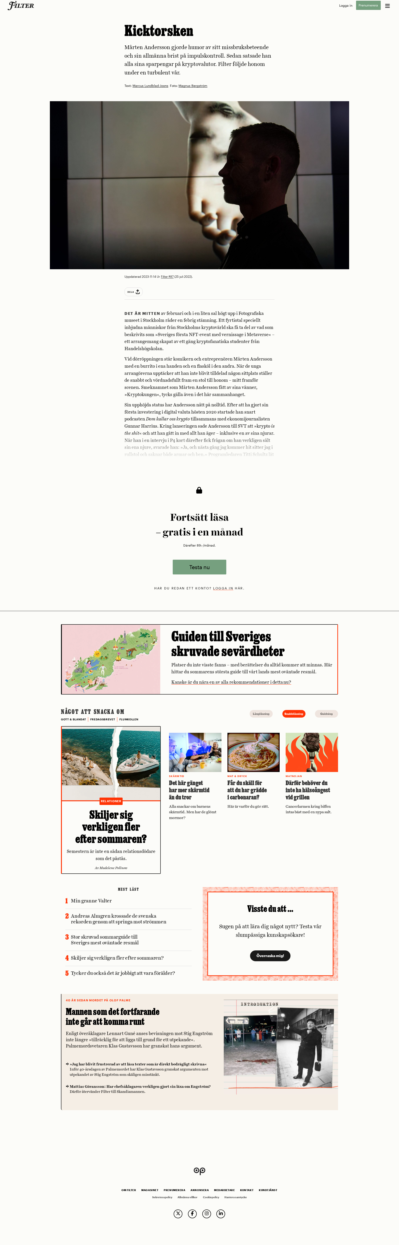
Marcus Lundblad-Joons (150, 86)
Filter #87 (167, 276)
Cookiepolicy (211, 1197)
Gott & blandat (73, 719)
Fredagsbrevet (102, 719)
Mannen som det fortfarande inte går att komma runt (113, 1016)
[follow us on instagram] (206, 1214)
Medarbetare (224, 1190)
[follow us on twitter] (178, 1214)
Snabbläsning (293, 713)
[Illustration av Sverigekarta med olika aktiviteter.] (111, 659)
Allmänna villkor (187, 1197)
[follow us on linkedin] (220, 1214)
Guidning (326, 713)
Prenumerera (368, 5)
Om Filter (128, 1190)
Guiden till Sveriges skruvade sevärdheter (228, 643)
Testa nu (199, 567)
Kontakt (247, 1190)
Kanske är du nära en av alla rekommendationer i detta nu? (231, 682)
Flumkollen (129, 719)
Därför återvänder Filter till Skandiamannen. (140, 1089)
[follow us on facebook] (192, 1214)
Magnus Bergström (192, 86)
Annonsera (199, 1190)
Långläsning (261, 713)
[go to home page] (21, 5)
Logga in (345, 5)
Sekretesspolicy (162, 1197)
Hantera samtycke (235, 1197)
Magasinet (149, 1190)
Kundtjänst (268, 1190)
